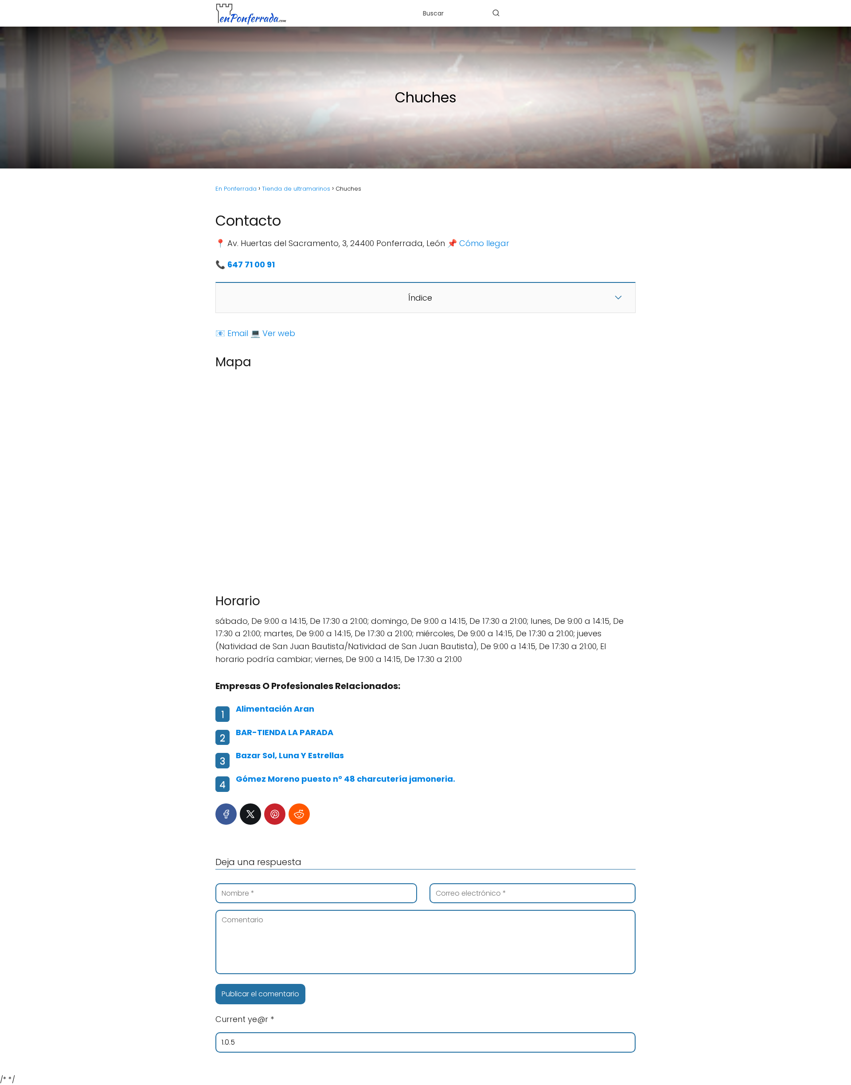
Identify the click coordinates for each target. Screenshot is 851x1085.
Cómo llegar (484, 243)
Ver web (278, 333)
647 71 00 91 (251, 264)
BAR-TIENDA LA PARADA (284, 732)
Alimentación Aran (275, 708)
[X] (250, 814)
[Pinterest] (274, 814)
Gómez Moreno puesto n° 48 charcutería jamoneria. (345, 778)
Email (237, 333)
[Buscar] (496, 13)
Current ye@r (244, 1019)
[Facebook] (226, 814)
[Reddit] (299, 814)
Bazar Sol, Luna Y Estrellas (290, 755)
